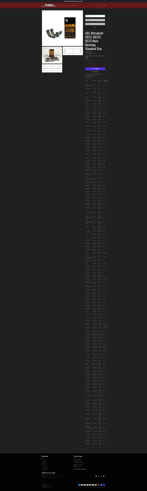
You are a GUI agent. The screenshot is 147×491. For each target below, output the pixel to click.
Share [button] (88, 447)
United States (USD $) (46, 486)
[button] (64, 5)
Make (86, 18)
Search (43, 459)
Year (86, 14)
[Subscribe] (61, 476)
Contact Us (44, 463)
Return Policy (44, 465)
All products (44, 461)
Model (86, 22)
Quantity (86, 59)
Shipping (86, 53)
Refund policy (44, 469)
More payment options (95, 71)
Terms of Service (45, 467)
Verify (95, 27)
